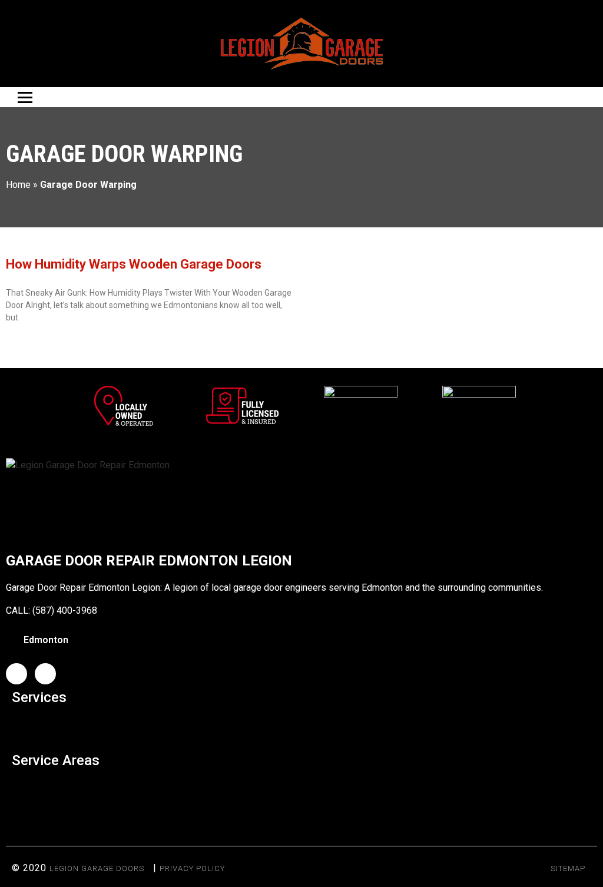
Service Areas (56, 760)
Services (39, 697)
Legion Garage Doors (96, 868)
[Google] (45, 673)
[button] (301, 726)
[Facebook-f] (16, 673)
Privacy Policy (192, 868)
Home (18, 184)
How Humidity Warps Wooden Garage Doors (133, 264)
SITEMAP (568, 868)
